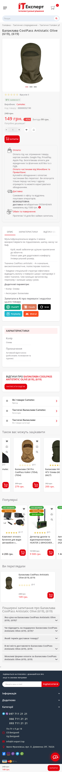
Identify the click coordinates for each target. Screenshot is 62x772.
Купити (54, 768)
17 (21, 532)
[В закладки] (26, 129)
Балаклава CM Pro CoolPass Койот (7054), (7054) (15, 472)
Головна (6, 25)
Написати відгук (15, 386)
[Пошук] (56, 18)
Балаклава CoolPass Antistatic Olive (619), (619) (34, 576)
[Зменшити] (6, 129)
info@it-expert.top (15, 741)
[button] (55, 462)
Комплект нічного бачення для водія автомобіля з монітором (11, 541)
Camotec (21, 104)
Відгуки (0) (49, 231)
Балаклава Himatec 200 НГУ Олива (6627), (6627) (46, 472)
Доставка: (18, 191)
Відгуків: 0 (24, 94)
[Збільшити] (19, 129)
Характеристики (28, 231)
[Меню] (5, 8)
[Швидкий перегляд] (26, 451)
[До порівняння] (33, 129)
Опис (10, 231)
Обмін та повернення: (24, 211)
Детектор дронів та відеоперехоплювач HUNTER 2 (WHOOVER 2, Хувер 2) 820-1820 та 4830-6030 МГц (41, 542)
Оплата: (17, 150)
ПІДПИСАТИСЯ (50, 684)
